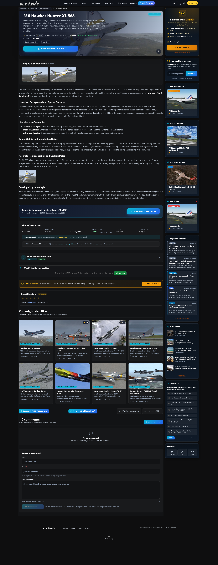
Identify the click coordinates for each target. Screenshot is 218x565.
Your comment (28, 479)
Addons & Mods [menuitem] (70, 3)
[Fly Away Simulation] (30, 3)
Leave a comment (154, 422)
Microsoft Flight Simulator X (40, 9)
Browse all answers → (182, 318)
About (72, 529)
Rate (40, 35)
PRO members (63, 237)
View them (120, 273)
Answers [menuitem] (133, 3)
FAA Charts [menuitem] (95, 3)
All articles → (182, 375)
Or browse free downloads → (182, 52)
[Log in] (184, 3)
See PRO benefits (150, 284)
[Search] (174, 3)
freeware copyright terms (67, 244)
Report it (96, 244)
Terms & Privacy (83, 529)
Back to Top (109, 539)
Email (24, 467)
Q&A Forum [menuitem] (109, 3)
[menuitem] (146, 3)
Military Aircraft (61, 9)
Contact (65, 529)
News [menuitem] (84, 3)
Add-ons (23, 9)
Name (24, 457)
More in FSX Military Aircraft (84, 411)
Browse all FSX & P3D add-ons (35, 411)
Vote (171, 438)
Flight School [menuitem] (122, 3)
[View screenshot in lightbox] (158, 51)
